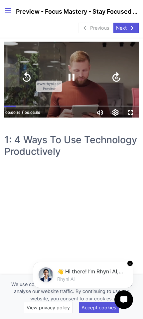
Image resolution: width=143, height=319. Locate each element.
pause (71, 77)
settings (115, 113)
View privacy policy (48, 307)
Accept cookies (98, 307)
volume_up (100, 113)
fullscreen (131, 113)
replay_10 (27, 77)
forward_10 (116, 77)
